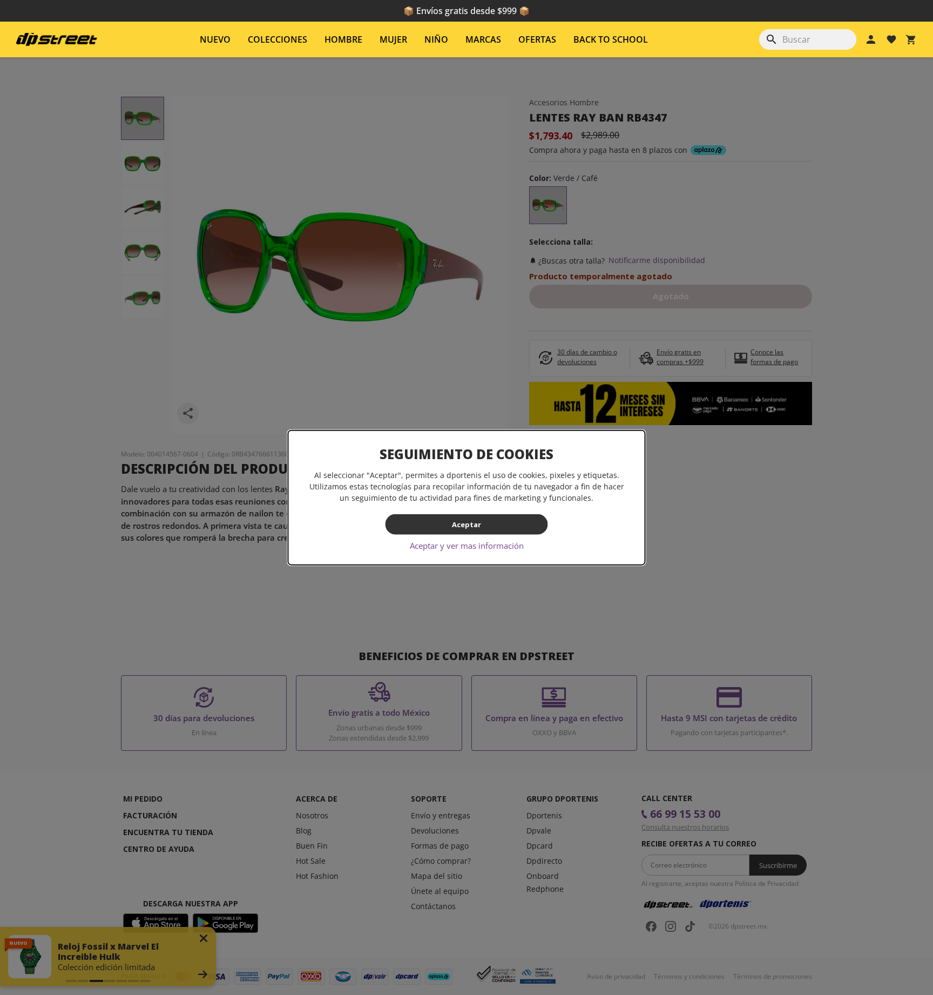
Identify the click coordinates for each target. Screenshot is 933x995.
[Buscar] (771, 39)
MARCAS (483, 39)
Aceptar (466, 524)
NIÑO (436, 39)
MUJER (393, 39)
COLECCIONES (277, 39)
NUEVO (215, 39)
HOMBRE (343, 39)
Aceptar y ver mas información (467, 545)
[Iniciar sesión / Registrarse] (870, 39)
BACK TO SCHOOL (610, 39)
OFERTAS (537, 39)
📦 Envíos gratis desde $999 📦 (466, 11)
